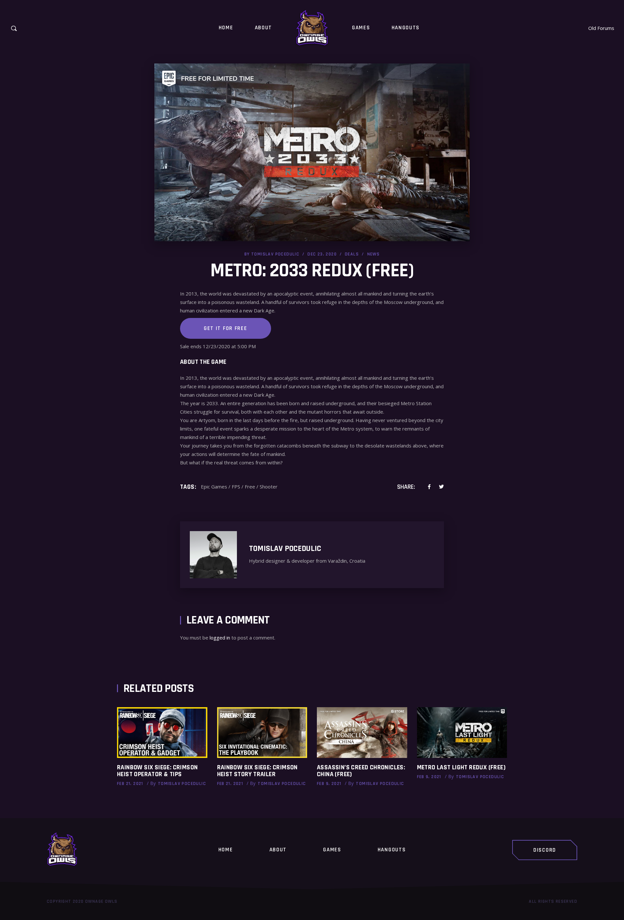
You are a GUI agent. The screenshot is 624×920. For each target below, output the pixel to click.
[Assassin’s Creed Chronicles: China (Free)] (362, 732)
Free (250, 486)
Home (225, 849)
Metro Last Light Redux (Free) (461, 767)
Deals (352, 254)
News (373, 254)
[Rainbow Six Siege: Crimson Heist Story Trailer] (262, 732)
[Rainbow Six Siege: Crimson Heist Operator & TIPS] (162, 732)
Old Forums (601, 28)
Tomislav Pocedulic (275, 254)
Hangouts (392, 849)
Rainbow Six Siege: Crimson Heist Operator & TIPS (157, 770)
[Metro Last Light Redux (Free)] (462, 732)
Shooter (269, 486)
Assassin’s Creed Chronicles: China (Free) (361, 770)
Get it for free (225, 328)
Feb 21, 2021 (130, 784)
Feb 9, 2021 (329, 784)
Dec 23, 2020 (322, 254)
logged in (220, 637)
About (278, 849)
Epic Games (214, 486)
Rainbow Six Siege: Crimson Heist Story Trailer (257, 770)
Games (332, 849)
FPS (236, 486)
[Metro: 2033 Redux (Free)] (214, 554)
